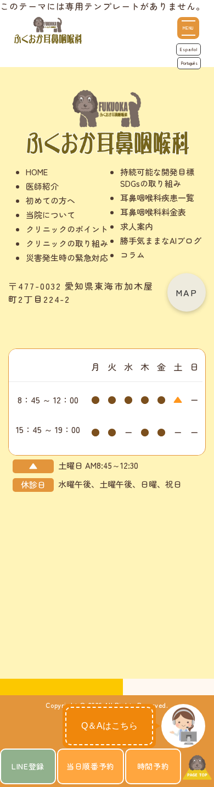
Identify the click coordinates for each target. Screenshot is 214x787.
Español (189, 49)
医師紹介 (42, 186)
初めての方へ (50, 200)
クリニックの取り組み (67, 243)
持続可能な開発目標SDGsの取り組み (157, 177)
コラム (132, 255)
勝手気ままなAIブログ (160, 240)
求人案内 (136, 226)
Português (189, 63)
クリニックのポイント (67, 229)
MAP (187, 292)
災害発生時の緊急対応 (67, 257)
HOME (37, 172)
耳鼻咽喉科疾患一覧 (157, 197)
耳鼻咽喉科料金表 (153, 212)
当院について (50, 214)
